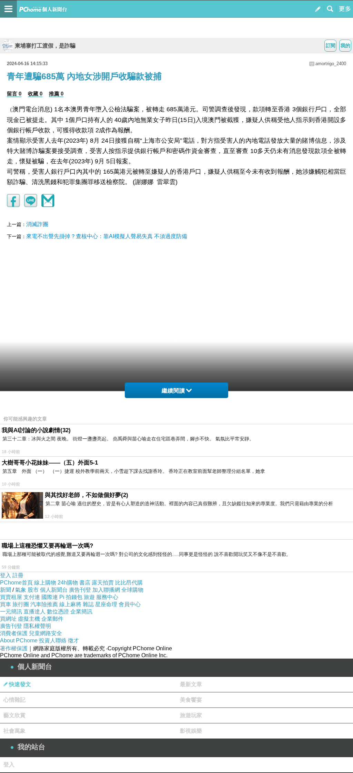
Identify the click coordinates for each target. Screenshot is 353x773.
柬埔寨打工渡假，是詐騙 (45, 46)
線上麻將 (70, 604)
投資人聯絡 (53, 640)
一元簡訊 (11, 611)
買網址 (8, 619)
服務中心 (107, 597)
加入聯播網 (106, 590)
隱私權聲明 (37, 626)
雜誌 (88, 604)
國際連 (49, 597)
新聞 (5, 590)
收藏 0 (35, 93)
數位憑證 (58, 611)
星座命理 (106, 604)
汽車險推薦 (44, 604)
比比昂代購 (129, 583)
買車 (5, 604)
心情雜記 (14, 700)
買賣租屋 (11, 597)
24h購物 (68, 583)
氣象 (20, 590)
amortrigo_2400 (330, 63)
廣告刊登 (80, 590)
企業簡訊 (81, 611)
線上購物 (45, 583)
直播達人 (34, 611)
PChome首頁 (16, 583)
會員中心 (130, 604)
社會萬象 (14, 731)
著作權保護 (14, 648)
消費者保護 (14, 633)
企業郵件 (52, 619)
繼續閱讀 (173, 391)
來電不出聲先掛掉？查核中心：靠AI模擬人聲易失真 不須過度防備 (106, 236)
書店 (84, 583)
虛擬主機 (29, 619)
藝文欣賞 (14, 715)
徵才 (73, 640)
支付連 (31, 597)
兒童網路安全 (45, 633)
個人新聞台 (54, 590)
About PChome (19, 640)
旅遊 (89, 597)
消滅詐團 (37, 224)
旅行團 (20, 604)
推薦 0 (56, 93)
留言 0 (14, 93)
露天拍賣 (103, 583)
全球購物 (132, 590)
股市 (33, 590)
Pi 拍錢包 (70, 597)
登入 (5, 575)
